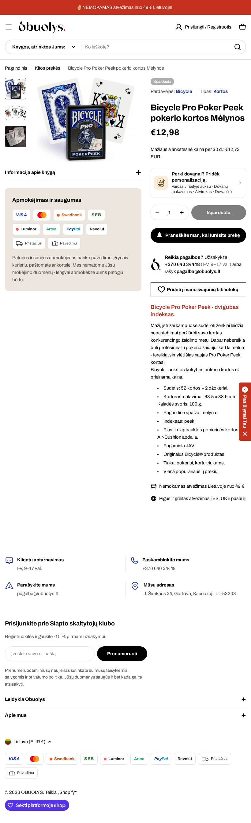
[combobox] (125, 47)
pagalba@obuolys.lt (198, 271)
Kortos (220, 91)
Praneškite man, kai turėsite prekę (202, 235)
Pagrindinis (16, 68)
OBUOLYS (32, 792)
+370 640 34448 (182, 264)
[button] (245, 412)
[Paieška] (237, 47)
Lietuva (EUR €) (29, 741)
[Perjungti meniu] (8, 27)
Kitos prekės (47, 68)
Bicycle (184, 91)
